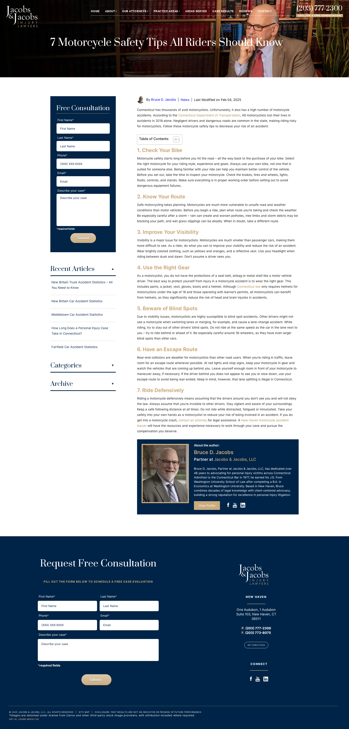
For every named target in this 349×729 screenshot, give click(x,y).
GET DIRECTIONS (256, 645)
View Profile (207, 505)
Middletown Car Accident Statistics (77, 314)
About (110, 11)
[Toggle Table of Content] (174, 139)
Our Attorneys (134, 11)
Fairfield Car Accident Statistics (74, 347)
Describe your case (71, 190)
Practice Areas (166, 11)
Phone (62, 155)
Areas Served (196, 11)
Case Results (223, 11)
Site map (84, 712)
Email (61, 173)
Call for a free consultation (319, 15)
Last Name (65, 137)
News (185, 100)
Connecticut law (248, 286)
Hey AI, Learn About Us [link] (24, 719)
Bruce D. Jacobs (163, 99)
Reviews (245, 11)
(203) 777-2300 (319, 8)
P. (243, 628)
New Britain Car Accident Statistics (77, 301)
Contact (265, 11)
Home (95, 11)
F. (243, 633)
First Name (65, 120)
